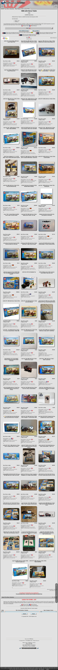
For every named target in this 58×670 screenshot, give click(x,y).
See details (41, 669)
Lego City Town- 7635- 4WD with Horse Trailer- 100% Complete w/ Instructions (29, 504)
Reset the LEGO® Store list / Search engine (29, 608)
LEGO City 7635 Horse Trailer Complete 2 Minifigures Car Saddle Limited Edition (29, 475)
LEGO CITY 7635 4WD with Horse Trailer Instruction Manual (29, 301)
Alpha (2, 610)
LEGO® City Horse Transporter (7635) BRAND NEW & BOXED (29, 186)
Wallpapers (30, 642)
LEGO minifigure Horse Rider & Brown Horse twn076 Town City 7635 (46, 273)
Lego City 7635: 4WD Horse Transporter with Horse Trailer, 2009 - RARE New (47, 330)
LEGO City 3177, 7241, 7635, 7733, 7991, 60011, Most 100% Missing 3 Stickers (11, 532)
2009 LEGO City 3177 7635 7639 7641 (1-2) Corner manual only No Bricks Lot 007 (11, 504)
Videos (24, 642)
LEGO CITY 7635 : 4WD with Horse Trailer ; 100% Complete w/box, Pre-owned (11, 446)
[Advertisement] (29, 627)
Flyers (27, 642)
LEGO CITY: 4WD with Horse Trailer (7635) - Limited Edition (46, 157)
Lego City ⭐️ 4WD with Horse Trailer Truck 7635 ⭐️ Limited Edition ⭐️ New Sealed (46, 70)
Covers (34, 642)
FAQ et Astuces (34, 25)
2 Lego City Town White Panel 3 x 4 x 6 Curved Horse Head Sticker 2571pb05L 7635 (29, 533)
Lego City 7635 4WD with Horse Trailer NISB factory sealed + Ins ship (29, 215)
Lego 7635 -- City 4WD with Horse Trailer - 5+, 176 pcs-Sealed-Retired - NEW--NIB (11, 330)
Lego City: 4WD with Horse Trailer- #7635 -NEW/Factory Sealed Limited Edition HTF (46, 42)
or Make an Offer (24, 90)
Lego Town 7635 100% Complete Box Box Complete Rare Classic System (46, 417)
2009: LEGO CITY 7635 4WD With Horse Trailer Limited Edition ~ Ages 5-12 (47, 446)
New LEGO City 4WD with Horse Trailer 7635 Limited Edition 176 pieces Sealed (29, 42)
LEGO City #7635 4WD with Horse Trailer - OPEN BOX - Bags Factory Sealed (29, 244)
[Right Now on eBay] (5, 39)
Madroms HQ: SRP (29, 643)
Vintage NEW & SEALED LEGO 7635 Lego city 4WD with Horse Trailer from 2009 (11, 475)
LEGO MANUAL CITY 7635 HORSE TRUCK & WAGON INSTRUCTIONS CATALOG (11, 359)
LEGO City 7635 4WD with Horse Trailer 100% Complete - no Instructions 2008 (29, 417)
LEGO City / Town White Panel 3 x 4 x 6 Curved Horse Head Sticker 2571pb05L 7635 (47, 388)
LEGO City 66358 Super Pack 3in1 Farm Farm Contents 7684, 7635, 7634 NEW (29, 128)
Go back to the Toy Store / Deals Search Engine (29, 605)
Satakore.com (33, 616)
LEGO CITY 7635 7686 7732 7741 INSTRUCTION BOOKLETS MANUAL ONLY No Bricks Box (46, 533)
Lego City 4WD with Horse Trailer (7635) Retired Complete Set (20, 561)
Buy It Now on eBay (7, 118)
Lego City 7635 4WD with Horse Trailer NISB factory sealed (29, 359)
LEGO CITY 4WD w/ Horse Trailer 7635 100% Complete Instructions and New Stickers (29, 446)
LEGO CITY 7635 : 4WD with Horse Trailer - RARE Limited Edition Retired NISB (29, 99)
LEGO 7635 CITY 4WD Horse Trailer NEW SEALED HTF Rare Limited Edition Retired (46, 301)
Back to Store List (53, 37)
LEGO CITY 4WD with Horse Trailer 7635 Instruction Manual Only (29, 330)
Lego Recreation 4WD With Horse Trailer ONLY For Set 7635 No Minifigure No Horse (47, 504)
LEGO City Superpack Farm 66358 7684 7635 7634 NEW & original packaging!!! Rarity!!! (11, 273)
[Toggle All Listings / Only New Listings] (4, 33)
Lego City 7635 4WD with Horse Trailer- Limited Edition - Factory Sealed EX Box (47, 244)
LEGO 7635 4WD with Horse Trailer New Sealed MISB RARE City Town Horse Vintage (11, 388)
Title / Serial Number (22, 610)
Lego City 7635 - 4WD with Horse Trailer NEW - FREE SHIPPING (11, 128)
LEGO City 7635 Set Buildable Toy (29, 272)
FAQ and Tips (25, 25)
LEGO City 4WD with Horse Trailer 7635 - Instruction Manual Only (11, 186)
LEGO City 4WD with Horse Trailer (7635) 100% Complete (11, 99)
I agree (47, 669)
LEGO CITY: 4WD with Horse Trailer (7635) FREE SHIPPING (37, 561)
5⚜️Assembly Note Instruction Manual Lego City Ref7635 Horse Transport (11, 417)
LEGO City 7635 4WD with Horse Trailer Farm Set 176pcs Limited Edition (29, 388)
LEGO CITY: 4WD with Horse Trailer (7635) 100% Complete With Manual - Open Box (29, 157)
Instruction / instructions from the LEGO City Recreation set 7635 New (11, 244)
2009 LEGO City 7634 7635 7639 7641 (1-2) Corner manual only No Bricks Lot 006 (46, 475)
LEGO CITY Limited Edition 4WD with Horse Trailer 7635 (11, 42)
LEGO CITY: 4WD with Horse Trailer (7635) (46, 98)
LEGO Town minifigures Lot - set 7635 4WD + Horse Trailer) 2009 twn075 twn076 (11, 157)
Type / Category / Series (48, 610)
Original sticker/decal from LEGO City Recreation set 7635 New (46, 215)
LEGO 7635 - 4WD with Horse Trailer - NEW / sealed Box (46, 359)
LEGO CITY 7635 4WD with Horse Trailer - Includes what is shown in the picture (29, 70)
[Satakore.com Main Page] (16, 4)
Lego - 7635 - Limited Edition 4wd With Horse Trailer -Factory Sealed (11, 215)
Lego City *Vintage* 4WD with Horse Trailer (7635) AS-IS (11, 70)
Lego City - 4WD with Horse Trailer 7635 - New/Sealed (46, 186)
